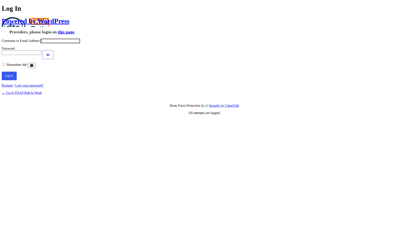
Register (7, 85)
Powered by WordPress (35, 21)
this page (66, 32)
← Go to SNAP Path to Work (22, 93)
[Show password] (48, 54)
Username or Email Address (21, 41)
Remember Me (17, 65)
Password (8, 48)
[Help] (32, 65)
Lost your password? (29, 85)
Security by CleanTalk (224, 105)
